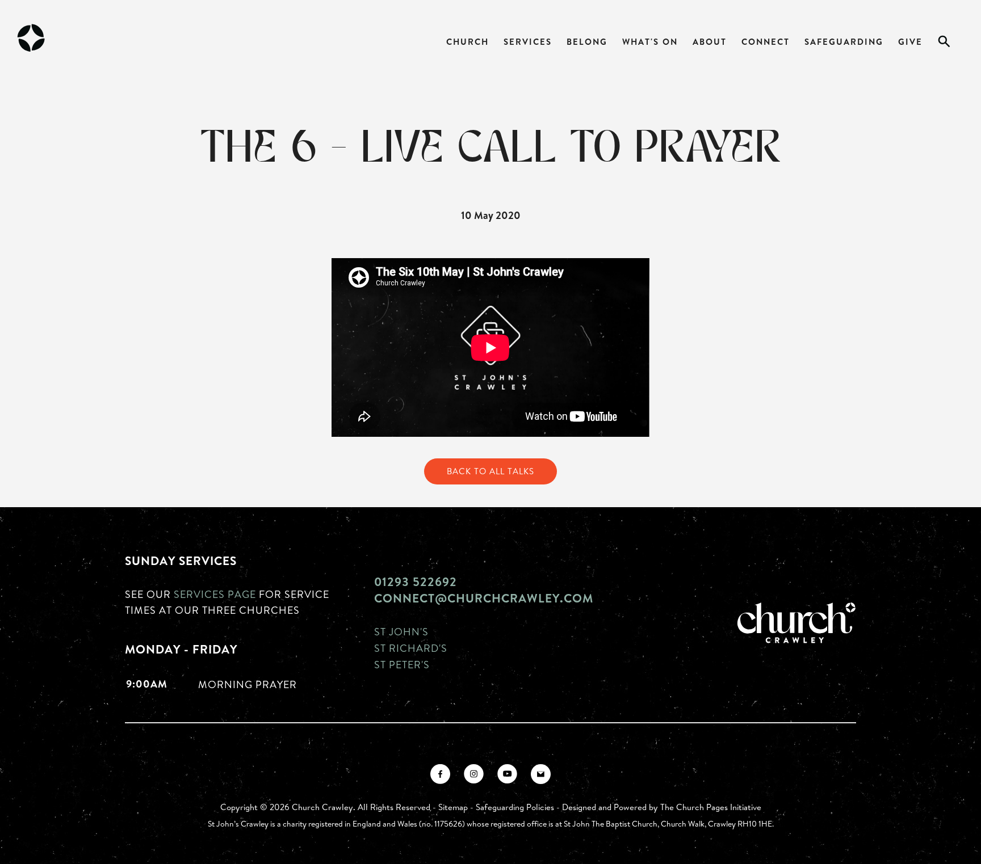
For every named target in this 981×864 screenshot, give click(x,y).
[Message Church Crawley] (541, 774)
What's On (650, 42)
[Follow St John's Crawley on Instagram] (474, 774)
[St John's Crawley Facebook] (440, 774)
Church (467, 42)
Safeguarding (843, 42)
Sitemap (453, 807)
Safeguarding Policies (515, 807)
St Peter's (402, 664)
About (710, 42)
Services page (215, 594)
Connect (765, 42)
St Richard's (410, 648)
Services (528, 42)
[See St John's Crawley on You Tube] (507, 774)
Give (910, 42)
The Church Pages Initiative (710, 807)
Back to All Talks (490, 471)
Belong (587, 42)
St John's (401, 631)
